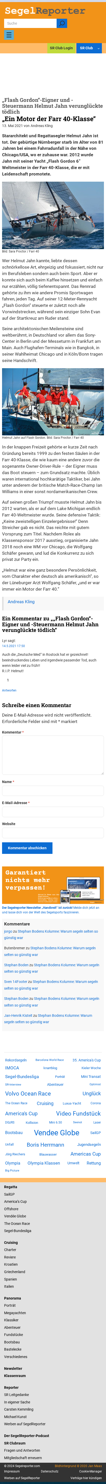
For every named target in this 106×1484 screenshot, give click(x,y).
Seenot (77, 1122)
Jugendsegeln (89, 1144)
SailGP (95, 1133)
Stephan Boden (16, 965)
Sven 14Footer (15, 982)
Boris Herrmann (45, 1144)
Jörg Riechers (15, 1154)
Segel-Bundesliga (22, 1076)
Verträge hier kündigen (86, 1478)
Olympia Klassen (44, 1163)
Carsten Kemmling (18, 1409)
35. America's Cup (87, 1060)
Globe (21, 1216)
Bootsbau (14, 1132)
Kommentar (13, 732)
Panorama (12, 1298)
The (7, 1224)
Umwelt (73, 1163)
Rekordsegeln (16, 1060)
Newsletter (13, 1368)
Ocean (16, 1224)
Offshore (11, 1209)
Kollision (32, 1123)
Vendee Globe (56, 1132)
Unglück (92, 1093)
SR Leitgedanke (16, 1395)
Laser (97, 1122)
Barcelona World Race (50, 1060)
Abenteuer (55, 1084)
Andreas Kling (21, 601)
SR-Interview (13, 1084)
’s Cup (22, 1201)
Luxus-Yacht (72, 1103)
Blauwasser (48, 1154)
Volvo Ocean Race (28, 1093)
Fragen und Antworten (22, 1450)
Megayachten (15, 1313)
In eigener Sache (17, 1402)
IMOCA (12, 1068)
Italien (9, 1286)
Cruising (45, 1103)
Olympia (12, 1163)
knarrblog (50, 1068)
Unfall (9, 1144)
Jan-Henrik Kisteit (18, 1015)
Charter (10, 1250)
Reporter (11, 1387)
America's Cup (21, 1113)
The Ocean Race (16, 1103)
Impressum (12, 1471)
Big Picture (12, 1170)
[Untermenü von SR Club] (99, 48)
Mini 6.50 (55, 1122)
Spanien (10, 1279)
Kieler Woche (91, 1068)
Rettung (94, 1163)
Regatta (10, 1187)
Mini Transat (91, 1077)
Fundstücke (13, 1335)
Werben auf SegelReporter (25, 1424)
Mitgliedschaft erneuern (23, 1458)
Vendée (10, 1216)
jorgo (8, 931)
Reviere (10, 1257)
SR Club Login (61, 48)
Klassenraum (15, 1376)
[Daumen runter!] (18, 680)
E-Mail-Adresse (16, 803)
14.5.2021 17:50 (13, 646)
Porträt (60, 1077)
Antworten (9, 690)
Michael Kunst (15, 1417)
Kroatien (11, 1264)
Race (25, 1224)
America (10, 1201)
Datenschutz (49, 1471)
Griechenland (14, 1272)
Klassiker (11, 1320)
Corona (96, 1103)
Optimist (95, 1084)
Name (8, 782)
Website (8, 824)
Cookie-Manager (90, 1471)
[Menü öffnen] (9, 35)
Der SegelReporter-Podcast (26, 1436)
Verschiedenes (15, 1357)
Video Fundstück (78, 1113)
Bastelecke (12, 1349)
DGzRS (9, 1122)
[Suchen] (62, 23)
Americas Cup (85, 1154)
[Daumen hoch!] (4, 680)
